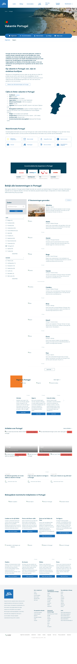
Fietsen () (10, 260)
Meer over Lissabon (12, 531)
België (48, 604)
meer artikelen (67, 428)
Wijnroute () (10, 276)
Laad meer (49, 369)
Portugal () (10, 246)
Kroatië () (10, 235)
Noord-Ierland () (11, 241)
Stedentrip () (11, 268)
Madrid (62, 600)
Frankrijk (49, 596)
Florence (62, 597)
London (62, 601)
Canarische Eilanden (38, 612)
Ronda (48, 617)
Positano (49, 618)
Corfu (48, 621)
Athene (62, 606)
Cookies (43, 634)
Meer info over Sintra (47, 536)
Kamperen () (11, 265)
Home (6, 11)
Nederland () (11, 238)
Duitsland (49, 603)
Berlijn (62, 592)
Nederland (49, 606)
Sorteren (69, 200)
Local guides (39, 4)
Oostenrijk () (11, 243)
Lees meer (23, 412)
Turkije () (10, 251)
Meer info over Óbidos (47, 576)
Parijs (62, 595)
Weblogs (21, 3)
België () (10, 220)
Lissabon (17, 95)
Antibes (48, 620)
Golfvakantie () (11, 263)
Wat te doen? (36, 597)
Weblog (35, 593)
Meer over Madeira (12, 576)
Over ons (54, 634)
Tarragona (49, 626)
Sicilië (35, 618)
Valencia (62, 603)
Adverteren (33, 634)
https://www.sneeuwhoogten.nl (66, 620)
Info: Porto (29, 531)
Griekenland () (11, 228)
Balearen (35, 615)
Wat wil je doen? (47, 4)
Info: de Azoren (29, 576)
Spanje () (10, 248)
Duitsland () (10, 223)
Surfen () (9, 271)
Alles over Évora (64, 576)
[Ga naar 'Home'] (4, 4)
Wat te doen (39, 36)
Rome (62, 593)
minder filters (15, 253)
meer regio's (56, 379)
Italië (48, 595)
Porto (48, 623)
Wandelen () (10, 273)
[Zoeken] (72, 3)
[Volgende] (63, 400)
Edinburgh (63, 604)
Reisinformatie (68, 3)
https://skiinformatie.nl (65, 615)
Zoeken (16, 211)
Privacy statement (61, 634)
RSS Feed (36, 600)
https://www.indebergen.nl (66, 612)
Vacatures (69, 634)
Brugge (48, 615)
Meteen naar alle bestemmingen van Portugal (18, 84)
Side (48, 625)
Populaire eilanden (58, 4)
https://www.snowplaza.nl (65, 614)
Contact (39, 634)
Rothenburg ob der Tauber (52, 613)
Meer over (60, 36)
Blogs (49, 36)
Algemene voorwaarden (25, 634)
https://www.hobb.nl (64, 618)
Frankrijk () (10, 225)
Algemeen (14, 36)
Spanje (48, 593)
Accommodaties (30, 3)
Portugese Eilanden (37, 617)
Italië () (9, 233)
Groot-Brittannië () (12, 230)
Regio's (14, 40)
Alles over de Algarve (64, 532)
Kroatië (48, 601)
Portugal (49, 599)
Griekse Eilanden (37, 614)
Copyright (49, 634)
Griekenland (49, 598)
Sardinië (35, 620)
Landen (14, 3)
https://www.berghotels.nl (66, 617)
